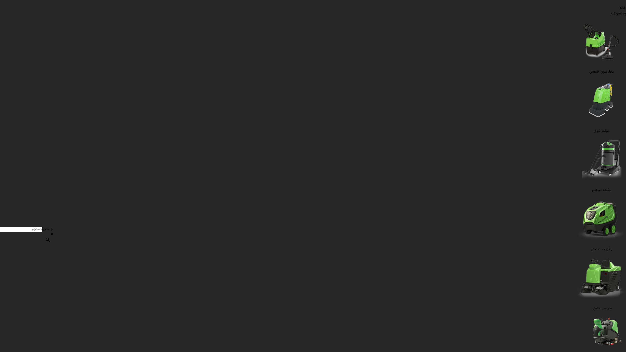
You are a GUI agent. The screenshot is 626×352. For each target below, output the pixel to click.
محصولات (618, 13)
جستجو (47, 229)
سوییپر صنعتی (602, 308)
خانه (622, 8)
